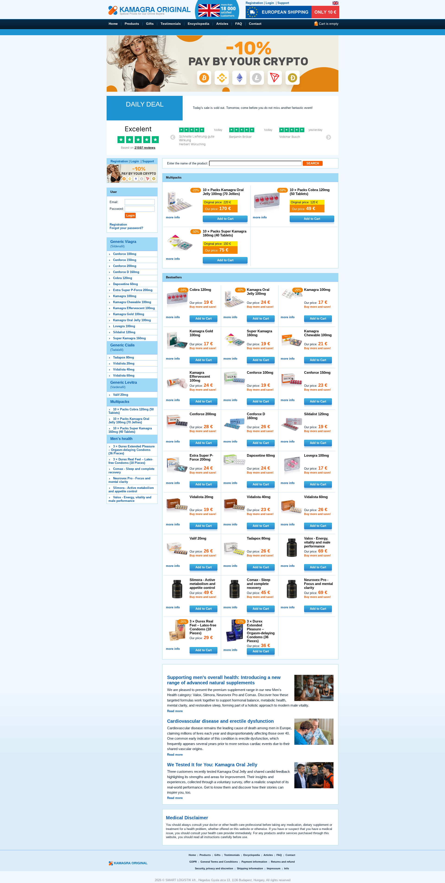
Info (286, 868)
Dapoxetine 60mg (125, 284)
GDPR (193, 861)
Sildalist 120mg (124, 332)
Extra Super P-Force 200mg (133, 290)
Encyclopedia (198, 23)
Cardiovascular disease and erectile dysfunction (220, 721)
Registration (254, 3)
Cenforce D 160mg (126, 272)
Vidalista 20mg (123, 363)
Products (132, 23)
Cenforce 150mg (124, 260)
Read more (175, 711)
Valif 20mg (120, 394)
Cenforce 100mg (124, 254)
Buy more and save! (203, 306)
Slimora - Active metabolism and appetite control (131, 489)
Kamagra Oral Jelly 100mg (132, 320)
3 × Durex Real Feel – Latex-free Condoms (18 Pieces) (130, 461)
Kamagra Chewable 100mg (132, 302)
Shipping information (250, 868)
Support (283, 3)
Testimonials (171, 23)
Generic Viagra (123, 244)
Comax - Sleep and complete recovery (258, 584)
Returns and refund (283, 861)
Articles (222, 23)
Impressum (273, 868)
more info (173, 217)
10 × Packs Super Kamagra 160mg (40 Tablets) (130, 430)
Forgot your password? (126, 228)
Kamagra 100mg (124, 296)
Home (113, 23)
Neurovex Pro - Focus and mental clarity (318, 584)
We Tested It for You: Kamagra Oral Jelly (212, 764)
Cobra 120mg (122, 278)
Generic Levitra (123, 384)
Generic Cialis (122, 347)
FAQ (238, 23)
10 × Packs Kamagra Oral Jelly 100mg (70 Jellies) (128, 420)
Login (270, 3)
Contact (255, 23)
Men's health (121, 439)
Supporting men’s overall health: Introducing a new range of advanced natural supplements (224, 680)
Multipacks (119, 402)
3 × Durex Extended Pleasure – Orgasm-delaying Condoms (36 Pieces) (131, 450)
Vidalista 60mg (123, 375)
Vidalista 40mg (123, 369)
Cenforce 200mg (124, 266)
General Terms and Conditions (219, 861)
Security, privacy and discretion (214, 868)
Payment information (254, 861)
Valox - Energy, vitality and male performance (129, 499)
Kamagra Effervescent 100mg (134, 308)
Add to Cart (225, 218)
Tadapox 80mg (123, 357)
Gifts (150, 23)
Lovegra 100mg (124, 326)
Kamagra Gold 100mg (128, 314)
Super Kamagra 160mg (129, 338)
